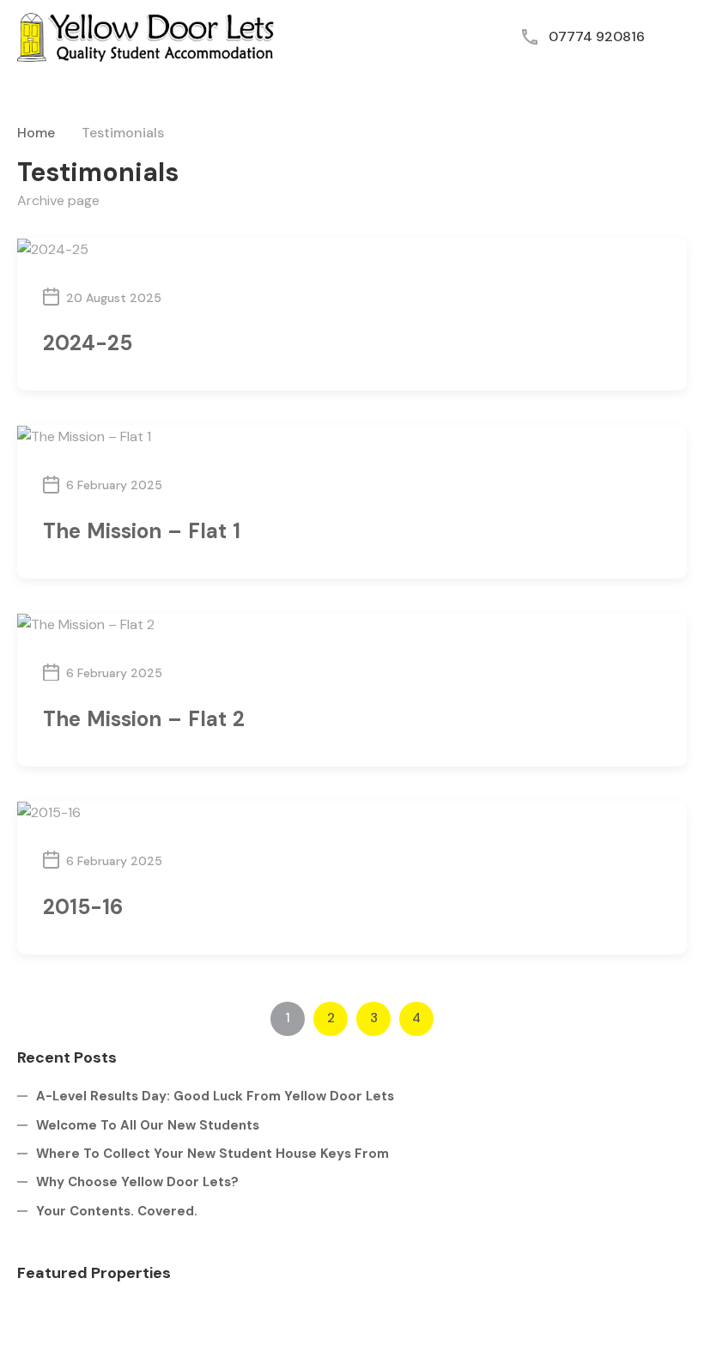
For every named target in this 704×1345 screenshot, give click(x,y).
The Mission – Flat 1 (141, 531)
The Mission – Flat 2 (144, 719)
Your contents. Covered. (116, 1211)
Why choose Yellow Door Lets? (137, 1182)
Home (36, 133)
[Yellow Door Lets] (146, 36)
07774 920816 (597, 36)
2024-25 (87, 343)
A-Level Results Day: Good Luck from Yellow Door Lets (215, 1096)
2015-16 (83, 907)
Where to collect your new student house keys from (212, 1153)
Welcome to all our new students (147, 1125)
